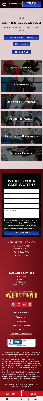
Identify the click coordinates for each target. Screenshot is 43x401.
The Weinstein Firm (15, 384)
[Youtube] (24, 304)
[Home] (7, 399)
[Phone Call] (21, 399)
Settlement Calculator (21, 325)
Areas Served (21, 386)
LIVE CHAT (11, 393)
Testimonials (21, 321)
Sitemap (28, 386)
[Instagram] (18, 304)
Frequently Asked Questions (21, 334)
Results (21, 329)
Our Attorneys (21, 317)
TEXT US (32, 393)
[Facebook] (13, 304)
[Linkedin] (29, 304)
